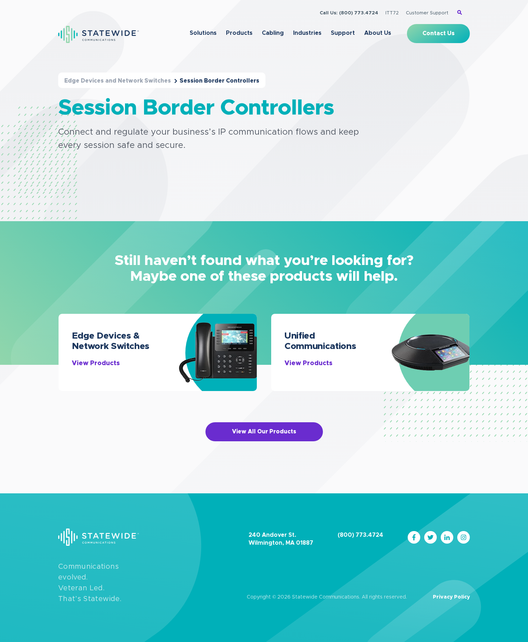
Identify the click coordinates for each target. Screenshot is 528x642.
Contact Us (438, 33)
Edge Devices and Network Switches (117, 81)
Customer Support (427, 13)
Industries (307, 33)
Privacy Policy (451, 597)
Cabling (273, 33)
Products (239, 33)
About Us (377, 33)
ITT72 (392, 13)
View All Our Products (264, 431)
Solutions (203, 33)
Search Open (459, 12)
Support (343, 33)
